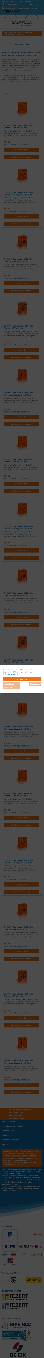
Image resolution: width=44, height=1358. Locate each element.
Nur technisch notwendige (9, 685)
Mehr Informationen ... (10, 674)
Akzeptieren (22, 679)
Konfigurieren (34, 684)
